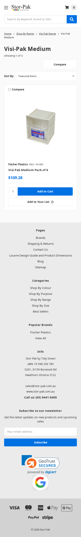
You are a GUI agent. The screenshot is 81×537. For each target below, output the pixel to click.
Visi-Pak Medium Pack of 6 (28, 170)
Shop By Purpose (40, 294)
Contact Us (40, 249)
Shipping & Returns (41, 244)
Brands (40, 238)
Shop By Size (40, 305)
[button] (40, 464)
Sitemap (40, 267)
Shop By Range (40, 300)
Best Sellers (40, 311)
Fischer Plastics (40, 332)
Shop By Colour (40, 288)
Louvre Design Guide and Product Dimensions (40, 255)
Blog (40, 261)
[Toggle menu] (6, 7)
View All (40, 338)
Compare (60, 64)
